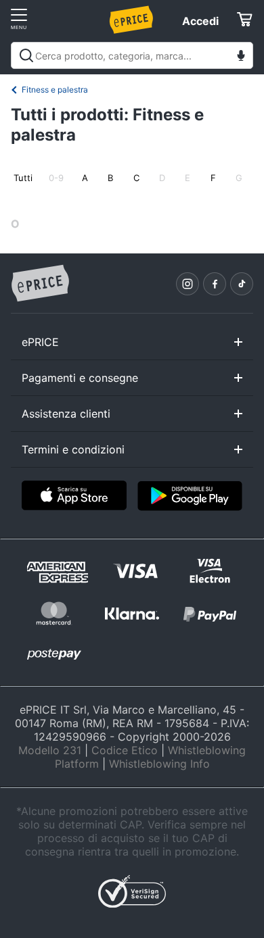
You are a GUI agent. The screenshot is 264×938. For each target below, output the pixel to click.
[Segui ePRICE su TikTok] (241, 283)
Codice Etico (124, 750)
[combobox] (132, 55)
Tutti (23, 177)
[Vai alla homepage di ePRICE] (40, 283)
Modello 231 (49, 750)
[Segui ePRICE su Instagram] (187, 283)
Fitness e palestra (55, 89)
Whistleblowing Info (159, 763)
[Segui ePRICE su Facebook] (214, 283)
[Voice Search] (241, 57)
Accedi (200, 21)
